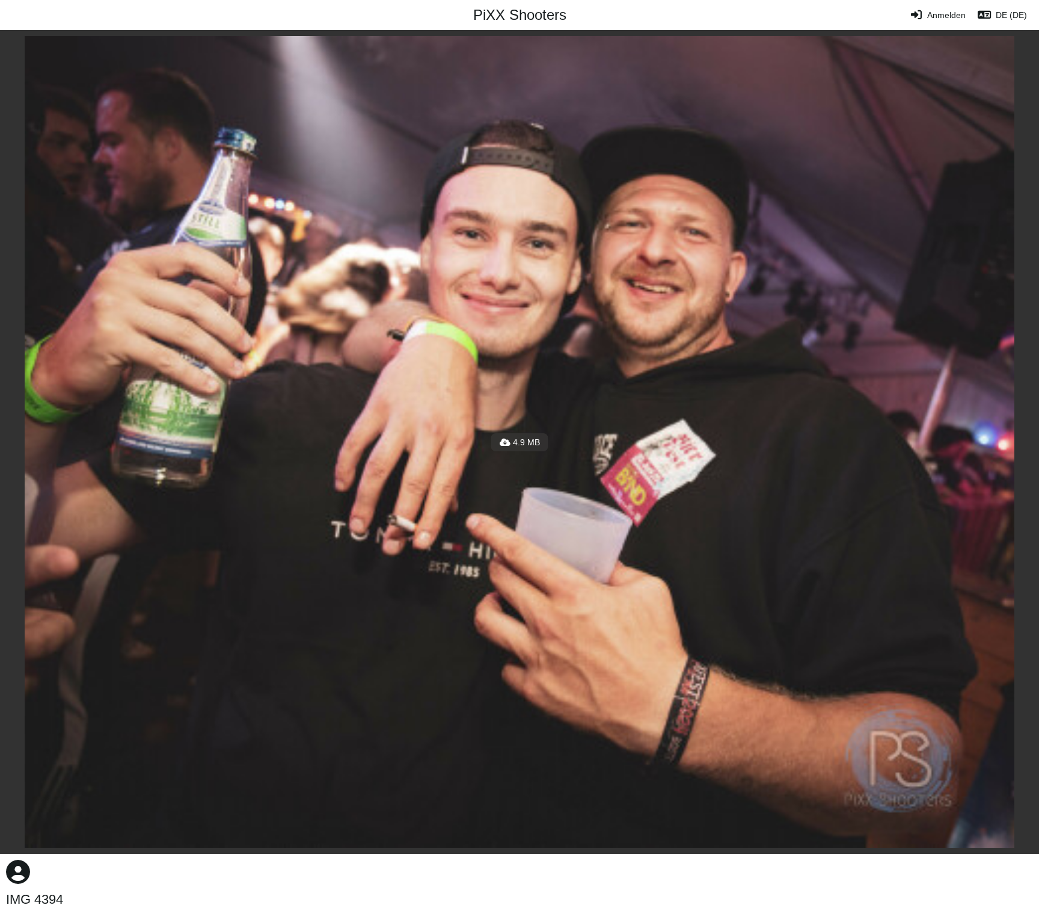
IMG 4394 (34, 899)
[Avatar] (18, 872)
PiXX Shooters (519, 15)
